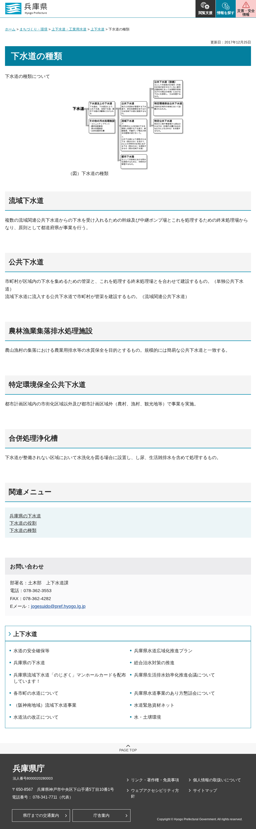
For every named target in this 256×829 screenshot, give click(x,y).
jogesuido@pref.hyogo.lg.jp (58, 606)
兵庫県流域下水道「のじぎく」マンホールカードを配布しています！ (70, 678)
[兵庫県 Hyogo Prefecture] (26, 9)
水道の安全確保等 (32, 650)
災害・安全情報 (246, 12)
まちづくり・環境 (34, 29)
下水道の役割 (23, 523)
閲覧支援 (205, 13)
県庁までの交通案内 (41, 815)
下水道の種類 (23, 530)
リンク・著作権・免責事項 (155, 780)
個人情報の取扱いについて (217, 780)
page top (128, 750)
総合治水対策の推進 (154, 662)
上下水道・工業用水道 (69, 29)
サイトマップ (205, 790)
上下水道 (97, 29)
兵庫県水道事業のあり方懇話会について (174, 693)
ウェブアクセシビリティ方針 (155, 793)
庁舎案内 (102, 815)
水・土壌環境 (147, 717)
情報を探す (225, 13)
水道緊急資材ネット (154, 705)
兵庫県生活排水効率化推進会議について (174, 674)
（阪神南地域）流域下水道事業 (45, 705)
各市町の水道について (36, 693)
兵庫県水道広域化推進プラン (163, 650)
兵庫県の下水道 (25, 515)
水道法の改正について (36, 717)
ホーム (10, 29)
